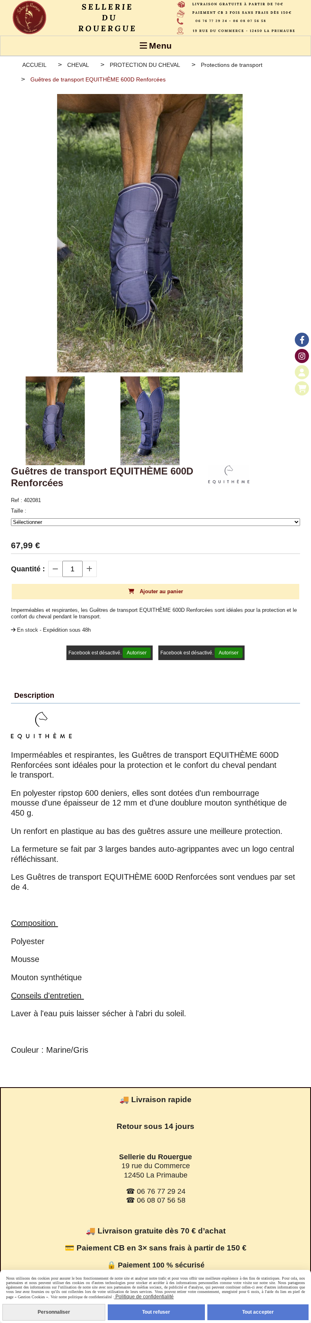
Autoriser (137, 653)
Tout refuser (156, 1312)
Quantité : (28, 569)
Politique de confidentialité (144, 1296)
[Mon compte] (302, 372)
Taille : (18, 511)
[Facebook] (302, 340)
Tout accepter (258, 1312)
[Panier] (302, 388)
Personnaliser (54, 1312)
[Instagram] (302, 356)
